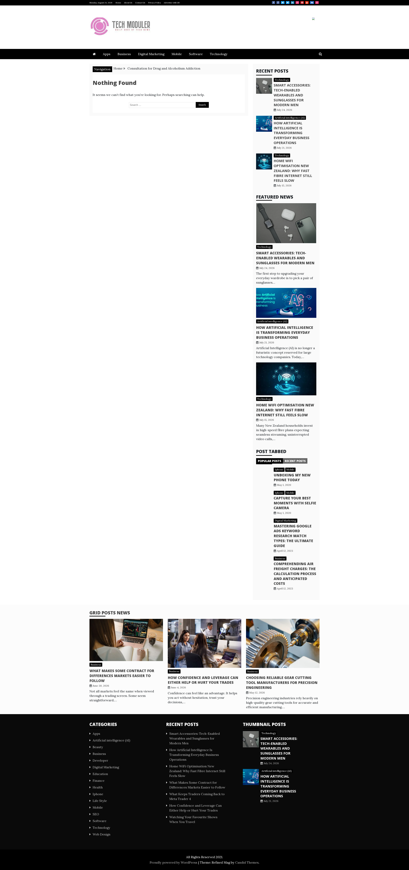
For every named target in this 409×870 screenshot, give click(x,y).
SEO (96, 814)
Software (196, 54)
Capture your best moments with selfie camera (295, 503)
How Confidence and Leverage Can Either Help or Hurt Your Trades (203, 680)
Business (124, 54)
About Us (128, 2)
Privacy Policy (154, 2)
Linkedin (292, 2)
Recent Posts (295, 461)
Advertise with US (172, 2)
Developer (100, 760)
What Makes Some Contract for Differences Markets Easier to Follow (121, 675)
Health (98, 787)
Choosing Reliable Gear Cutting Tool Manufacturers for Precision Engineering (281, 682)
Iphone (279, 469)
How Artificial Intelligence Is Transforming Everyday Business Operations (291, 133)
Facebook (273, 2)
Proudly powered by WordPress (174, 862)
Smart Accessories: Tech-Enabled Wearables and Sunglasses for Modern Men (292, 95)
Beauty (98, 747)
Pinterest (302, 2)
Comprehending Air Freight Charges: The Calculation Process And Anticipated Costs (295, 573)
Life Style (100, 801)
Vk (312, 2)
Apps (106, 54)
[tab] (269, 461)
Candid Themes (247, 862)
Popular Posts (269, 461)
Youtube (307, 2)
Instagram (297, 2)
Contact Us (140, 2)
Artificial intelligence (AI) (290, 117)
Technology (219, 54)
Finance (98, 781)
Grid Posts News (109, 613)
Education (100, 774)
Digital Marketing (151, 54)
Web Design (101, 834)
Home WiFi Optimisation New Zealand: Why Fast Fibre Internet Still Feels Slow (293, 170)
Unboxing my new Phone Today (292, 477)
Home (118, 2)
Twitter (283, 2)
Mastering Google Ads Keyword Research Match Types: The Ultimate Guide (293, 536)
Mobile (177, 54)
